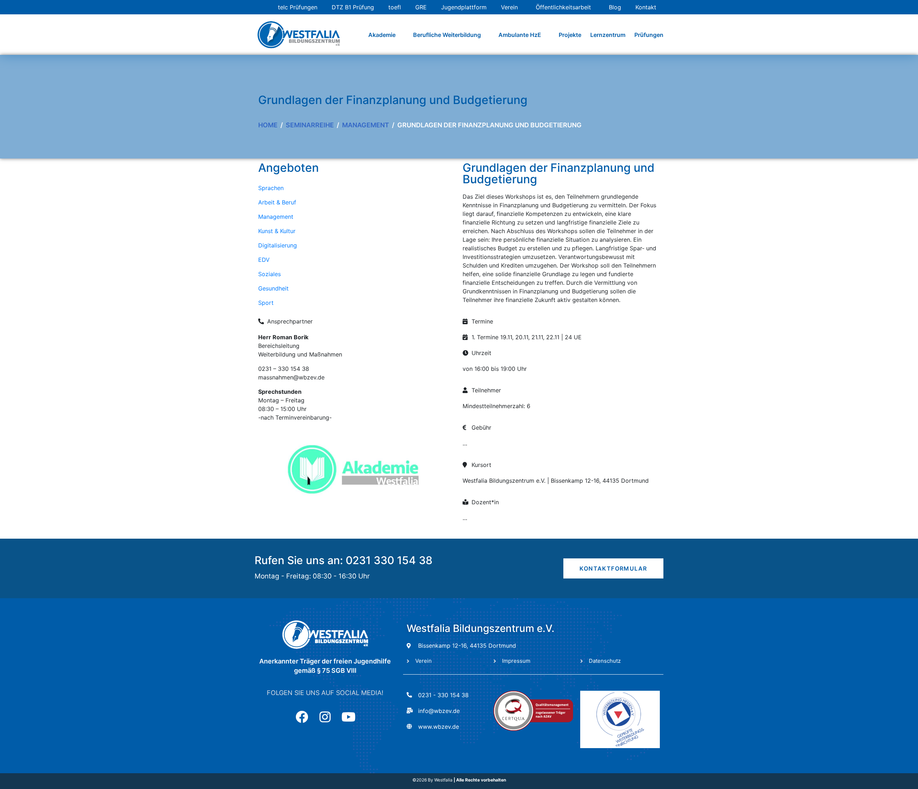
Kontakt (645, 7)
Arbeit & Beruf (277, 202)
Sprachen (271, 188)
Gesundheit (273, 288)
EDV (264, 259)
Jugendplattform (464, 7)
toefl (394, 7)
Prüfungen (648, 34)
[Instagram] (325, 716)
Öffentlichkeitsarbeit (563, 7)
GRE (421, 7)
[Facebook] (301, 716)
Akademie (382, 34)
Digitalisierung (277, 245)
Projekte (570, 34)
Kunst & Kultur (276, 231)
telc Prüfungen (297, 7)
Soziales (269, 274)
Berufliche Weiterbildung (447, 34)
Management (275, 216)
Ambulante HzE (519, 34)
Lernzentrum (607, 34)
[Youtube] (348, 716)
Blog (615, 7)
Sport (266, 302)
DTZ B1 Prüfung (353, 7)
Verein (509, 7)
